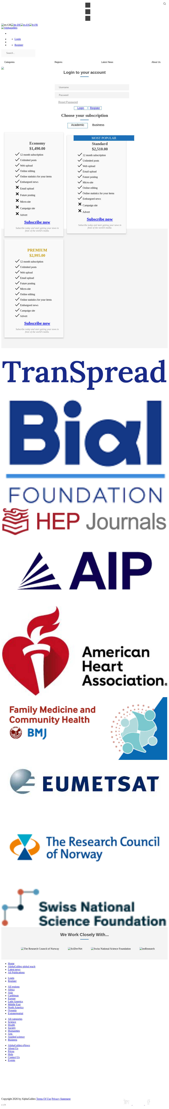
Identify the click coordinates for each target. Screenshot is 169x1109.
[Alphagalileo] (9, 27)
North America (15, 1007)
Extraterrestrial (15, 1013)
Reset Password (68, 102)
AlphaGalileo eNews (19, 1045)
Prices (11, 1051)
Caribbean (13, 995)
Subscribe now (37, 222)
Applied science (16, 1036)
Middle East (14, 1004)
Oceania (12, 1010)
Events (11, 1060)
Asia (10, 992)
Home (11, 963)
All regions (13, 986)
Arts (10, 1033)
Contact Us (14, 1057)
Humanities (14, 1030)
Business (12, 1039)
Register (19, 45)
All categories (15, 1019)
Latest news (14, 969)
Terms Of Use (43, 1098)
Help (10, 1054)
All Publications (16, 972)
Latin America (15, 1001)
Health (11, 1025)
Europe (12, 998)
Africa (11, 989)
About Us (13, 1048)
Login (18, 39)
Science (12, 1022)
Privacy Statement (61, 1098)
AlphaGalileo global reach (21, 966)
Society (12, 1027)
